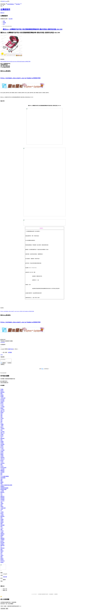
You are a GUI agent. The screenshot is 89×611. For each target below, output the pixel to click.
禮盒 (1, 416)
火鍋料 (1, 425)
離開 (7, 608)
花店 (1, 494)
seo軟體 (2, 490)
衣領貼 (1, 389)
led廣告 (2, 512)
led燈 (1, 509)
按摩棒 (1, 535)
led (1, 510)
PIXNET (35, 594)
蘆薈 (1, 549)
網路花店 (2, 496)
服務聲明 (56, 594)
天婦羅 (1, 424)
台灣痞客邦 (5, 9)
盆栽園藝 (2, 471)
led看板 (2, 514)
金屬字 (1, 506)
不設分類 (10, 18)
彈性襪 (1, 522)
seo (1, 546)
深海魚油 (2, 463)
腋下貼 (1, 403)
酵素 (1, 464)
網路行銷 (2, 545)
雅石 (1, 473)
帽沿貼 (1, 390)
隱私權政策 (51, 594)
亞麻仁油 (2, 458)
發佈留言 (2, 364)
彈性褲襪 (2, 525)
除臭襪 (1, 395)
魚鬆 (1, 414)
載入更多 (2, 356)
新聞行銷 (2, 548)
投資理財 (10, 352)
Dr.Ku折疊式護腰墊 (4, 476)
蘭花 (1, 474)
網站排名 (2, 492)
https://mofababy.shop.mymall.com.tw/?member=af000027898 (20, 78)
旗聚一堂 (2, 411)
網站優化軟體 (3, 489)
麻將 (1, 526)
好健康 (1, 455)
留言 (12, 349)
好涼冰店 (2, 399)
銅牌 (1, 505)
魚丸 (1, 422)
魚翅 (1, 430)
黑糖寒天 (2, 486)
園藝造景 (2, 470)
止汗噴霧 (2, 406)
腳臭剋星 (2, 392)
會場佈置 (2, 499)
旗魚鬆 (1, 412)
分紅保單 (2, 469)
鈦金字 (1, 513)
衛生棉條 (2, 542)
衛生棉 (1, 541)
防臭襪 (1, 396)
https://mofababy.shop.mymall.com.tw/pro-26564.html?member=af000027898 (15, 61)
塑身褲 (1, 559)
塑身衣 (1, 558)
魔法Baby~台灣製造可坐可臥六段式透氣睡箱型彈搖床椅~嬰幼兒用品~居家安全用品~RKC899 (32, 29)
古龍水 (1, 555)
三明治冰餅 (2, 398)
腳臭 (1, 393)
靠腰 (1, 479)
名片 (4, 24)
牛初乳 (1, 461)
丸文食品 (2, 409)
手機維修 (2, 539)
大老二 (1, 528)
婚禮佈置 (2, 497)
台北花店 (2, 500)
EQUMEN (2, 560)
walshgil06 (2, 342)
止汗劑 (1, 405)
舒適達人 (2, 544)
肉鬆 (1, 415)
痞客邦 (9, 349)
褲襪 (1, 523)
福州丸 (1, 427)
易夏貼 (1, 402)
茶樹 (1, 552)
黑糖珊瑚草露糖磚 (4, 488)
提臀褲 (1, 562)
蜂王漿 (1, 460)
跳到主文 (2, 12)
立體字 (1, 503)
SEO (1, 493)
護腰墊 (1, 482)
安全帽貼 (2, 400)
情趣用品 (2, 533)
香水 (1, 553)
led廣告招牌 (3, 508)
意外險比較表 (3, 467)
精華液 (1, 551)
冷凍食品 (2, 428)
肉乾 (1, 421)
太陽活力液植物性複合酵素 (6, 485)
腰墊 (1, 480)
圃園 (1, 556)
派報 (1, 502)
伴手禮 (1, 418)
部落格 (4, 22)
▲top (1, 354)
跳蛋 (1, 536)
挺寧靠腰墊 (2, 477)
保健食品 (2, 457)
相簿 (4, 21)
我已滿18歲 (3, 608)
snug (1, 437)
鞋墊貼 (1, 408)
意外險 (1, 466)
